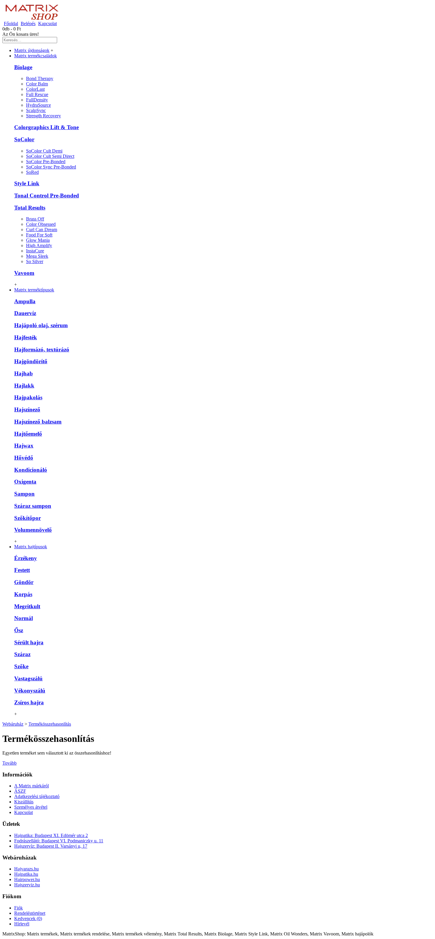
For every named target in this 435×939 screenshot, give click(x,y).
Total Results (29, 208)
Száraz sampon (32, 506)
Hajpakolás (28, 397)
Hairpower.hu (27, 879)
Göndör (23, 582)
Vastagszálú (28, 678)
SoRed (32, 172)
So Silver (34, 261)
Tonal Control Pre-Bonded (46, 195)
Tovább (9, 763)
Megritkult (27, 606)
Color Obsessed (41, 224)
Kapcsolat (23, 812)
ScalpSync (36, 110)
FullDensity (37, 99)
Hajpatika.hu (26, 874)
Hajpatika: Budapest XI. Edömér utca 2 (51, 835)
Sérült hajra (29, 642)
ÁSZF (20, 791)
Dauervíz (25, 313)
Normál (23, 618)
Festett (22, 570)
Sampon (24, 494)
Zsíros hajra (29, 702)
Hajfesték (25, 337)
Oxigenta (25, 482)
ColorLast (35, 89)
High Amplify (39, 245)
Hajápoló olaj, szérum (41, 325)
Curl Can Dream (41, 229)
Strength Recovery (43, 115)
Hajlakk (24, 385)
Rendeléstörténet (29, 913)
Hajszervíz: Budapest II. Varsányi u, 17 (50, 846)
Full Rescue (37, 94)
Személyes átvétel (30, 807)
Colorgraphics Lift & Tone (46, 127)
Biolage (23, 67)
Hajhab (23, 373)
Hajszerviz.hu (27, 884)
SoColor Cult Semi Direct (50, 156)
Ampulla (25, 301)
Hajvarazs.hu (26, 868)
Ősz (18, 630)
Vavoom (24, 273)
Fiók (18, 907)
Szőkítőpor (27, 518)
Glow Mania (38, 240)
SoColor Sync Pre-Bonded (51, 166)
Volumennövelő (33, 530)
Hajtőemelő (28, 434)
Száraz (22, 654)
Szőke (21, 666)
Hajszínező (27, 409)
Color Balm (37, 83)
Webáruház (12, 723)
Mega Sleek (37, 256)
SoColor (24, 139)
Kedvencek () (28, 918)
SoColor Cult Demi (44, 150)
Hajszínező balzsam (38, 422)
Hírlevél (21, 923)
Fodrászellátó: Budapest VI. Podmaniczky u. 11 (58, 840)
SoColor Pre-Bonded (45, 161)
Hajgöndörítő (30, 361)
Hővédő (23, 458)
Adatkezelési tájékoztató (36, 796)
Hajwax (23, 445)
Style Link (26, 183)
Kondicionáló (30, 470)
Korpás (23, 594)
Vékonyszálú (29, 690)
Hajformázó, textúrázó (41, 349)
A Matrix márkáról (31, 785)
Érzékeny (25, 558)
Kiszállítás (23, 801)
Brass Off (35, 218)
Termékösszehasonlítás (49, 723)
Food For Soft (39, 234)
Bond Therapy (39, 78)
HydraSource (38, 105)
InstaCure (35, 250)
